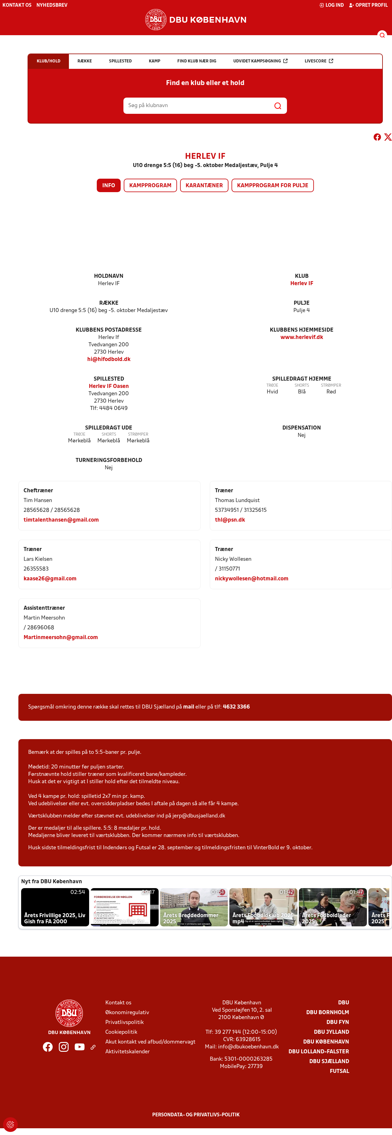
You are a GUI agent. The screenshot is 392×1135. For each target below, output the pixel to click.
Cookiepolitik (121, 1032)
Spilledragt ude (108, 428)
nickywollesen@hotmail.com (251, 579)
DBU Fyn (337, 1022)
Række (109, 303)
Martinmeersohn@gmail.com (61, 637)
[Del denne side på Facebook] (377, 138)
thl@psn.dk (230, 520)
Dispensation (301, 428)
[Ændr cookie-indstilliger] (10, 1124)
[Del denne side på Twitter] (388, 138)
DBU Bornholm (327, 1012)
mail (188, 707)
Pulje (302, 303)
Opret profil (372, 5)
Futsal (339, 1071)
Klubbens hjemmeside (302, 330)
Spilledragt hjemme (301, 379)
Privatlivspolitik (124, 1022)
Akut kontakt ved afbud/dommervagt (150, 1042)
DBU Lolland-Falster (318, 1052)
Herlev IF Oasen (109, 386)
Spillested (109, 379)
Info (108, 185)
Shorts (302, 386)
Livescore (315, 61)
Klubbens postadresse (109, 330)
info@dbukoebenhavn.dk (248, 1047)
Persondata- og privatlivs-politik (196, 1115)
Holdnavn (108, 276)
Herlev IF (301, 283)
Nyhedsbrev (51, 5)
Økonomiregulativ (127, 1012)
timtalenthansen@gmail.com (61, 520)
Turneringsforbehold (109, 460)
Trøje (272, 386)
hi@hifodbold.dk (108, 359)
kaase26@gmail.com (50, 579)
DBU (343, 1003)
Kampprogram (150, 185)
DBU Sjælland (329, 1061)
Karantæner (204, 185)
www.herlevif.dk (302, 337)
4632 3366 (236, 707)
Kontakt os (17, 5)
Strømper (331, 386)
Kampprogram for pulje (272, 185)
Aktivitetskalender (127, 1052)
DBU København (326, 1042)
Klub (302, 276)
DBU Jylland (331, 1032)
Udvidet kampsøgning (257, 61)
